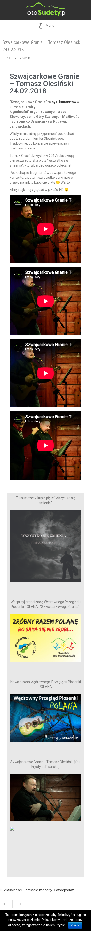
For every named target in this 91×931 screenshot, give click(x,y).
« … (6, 904)
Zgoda (75, 925)
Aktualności (13, 890)
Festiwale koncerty (38, 890)
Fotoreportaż (64, 890)
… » (19, 904)
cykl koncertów (64, 102)
